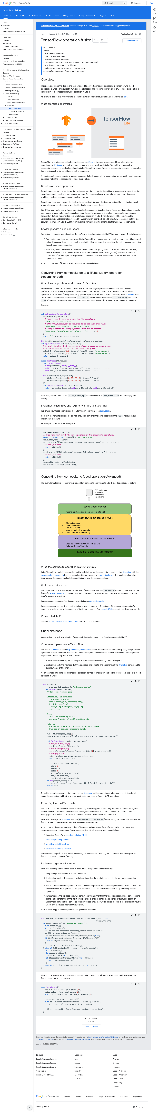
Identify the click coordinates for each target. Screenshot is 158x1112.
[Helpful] (136, 34)
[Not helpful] (139, 34)
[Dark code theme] (136, 311)
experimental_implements (52, 575)
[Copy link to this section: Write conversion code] (69, 585)
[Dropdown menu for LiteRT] (11, 16)
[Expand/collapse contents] (54, 47)
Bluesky (78, 1063)
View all (116, 1087)
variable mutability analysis (57, 844)
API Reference (115, 16)
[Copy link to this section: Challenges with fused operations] (81, 229)
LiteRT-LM (20, 16)
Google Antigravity (120, 1075)
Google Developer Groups (46, 1063)
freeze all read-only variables (58, 848)
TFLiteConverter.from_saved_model (63, 621)
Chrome (116, 1063)
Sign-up (95, 26)
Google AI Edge (12, 10)
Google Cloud (118, 1079)
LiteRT (5, 16)
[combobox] (114, 3)
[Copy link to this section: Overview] (56, 79)
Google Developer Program (46, 1059)
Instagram (79, 1067)
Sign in (152, 3)
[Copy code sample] (139, 311)
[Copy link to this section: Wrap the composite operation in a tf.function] (98, 283)
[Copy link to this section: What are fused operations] (74, 104)
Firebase (116, 1067)
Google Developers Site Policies (78, 1039)
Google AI (124, 1097)
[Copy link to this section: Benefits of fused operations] (76, 186)
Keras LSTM (106, 609)
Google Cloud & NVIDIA (45, 1075)
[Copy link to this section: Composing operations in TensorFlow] (85, 644)
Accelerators (41, 1071)
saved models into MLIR (76, 835)
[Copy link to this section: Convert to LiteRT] (63, 616)
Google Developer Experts (46, 1067)
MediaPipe (33, 16)
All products (137, 1097)
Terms (38, 1107)
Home (43, 34)
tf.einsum (58, 165)
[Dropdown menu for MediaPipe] (41, 16)
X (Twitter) (79, 1075)
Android (116, 1059)
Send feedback (132, 40)
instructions (105, 411)
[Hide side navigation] (29, 1107)
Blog (76, 1059)
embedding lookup (106, 575)
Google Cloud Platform (107, 1097)
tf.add (90, 162)
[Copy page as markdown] (102, 40)
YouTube (78, 1079)
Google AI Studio (119, 1071)
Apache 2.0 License (46, 1039)
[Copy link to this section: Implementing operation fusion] (78, 863)
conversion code (96, 601)
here (126, 97)
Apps (102, 16)
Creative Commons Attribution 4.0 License (103, 1037)
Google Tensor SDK (87, 16)
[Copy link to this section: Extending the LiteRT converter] (79, 803)
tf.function (130, 294)
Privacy (46, 1107)
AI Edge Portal (69, 16)
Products (52, 34)
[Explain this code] (132, 311)
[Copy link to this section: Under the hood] (65, 631)
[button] (16, 25)
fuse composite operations (57, 839)
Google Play (117, 1083)
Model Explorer (52, 16)
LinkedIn (78, 1071)
